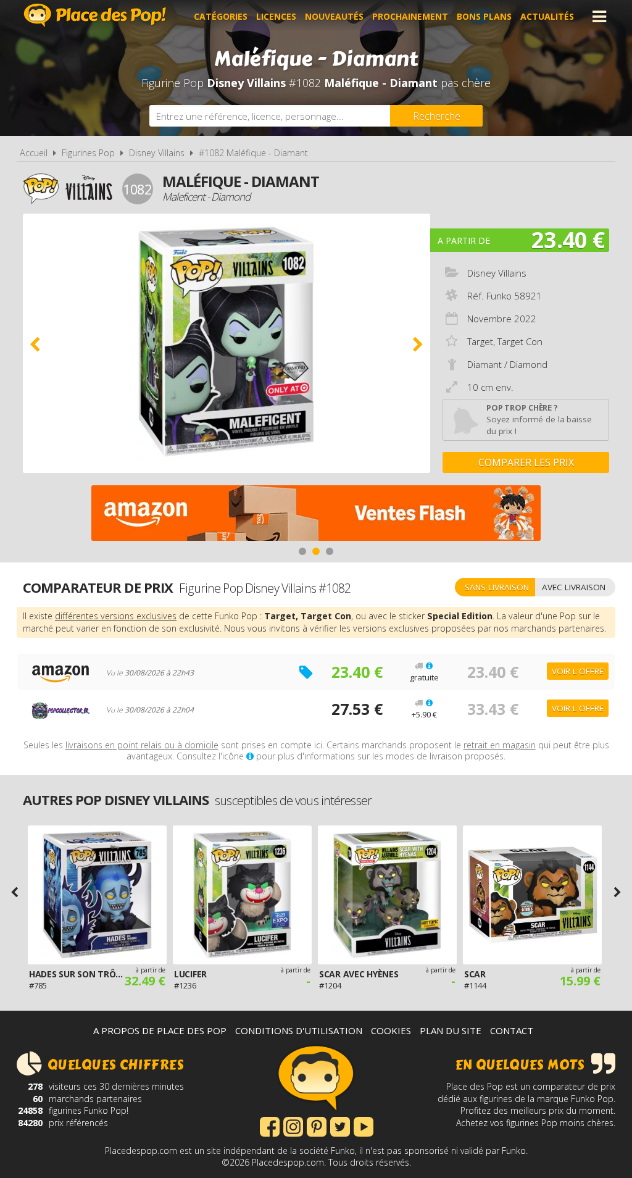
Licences (276, 16)
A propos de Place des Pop (160, 1030)
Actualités (547, 16)
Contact (511, 1030)
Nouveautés (334, 16)
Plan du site (450, 1030)
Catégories (220, 16)
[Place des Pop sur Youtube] (363, 1125)
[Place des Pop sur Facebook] (270, 1125)
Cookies (391, 1030)
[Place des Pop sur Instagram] (293, 1125)
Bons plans (484, 16)
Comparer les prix (526, 462)
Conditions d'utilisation (298, 1030)
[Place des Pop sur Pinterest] (316, 1125)
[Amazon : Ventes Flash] (316, 514)
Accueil (34, 153)
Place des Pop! (95, 15)
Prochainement (410, 16)
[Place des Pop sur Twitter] (340, 1125)
